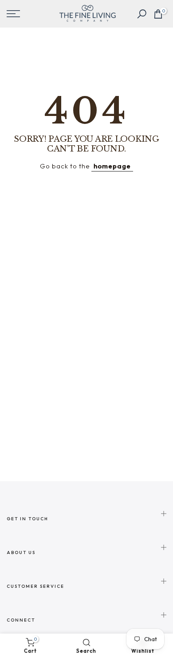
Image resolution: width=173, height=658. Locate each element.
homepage (112, 166)
